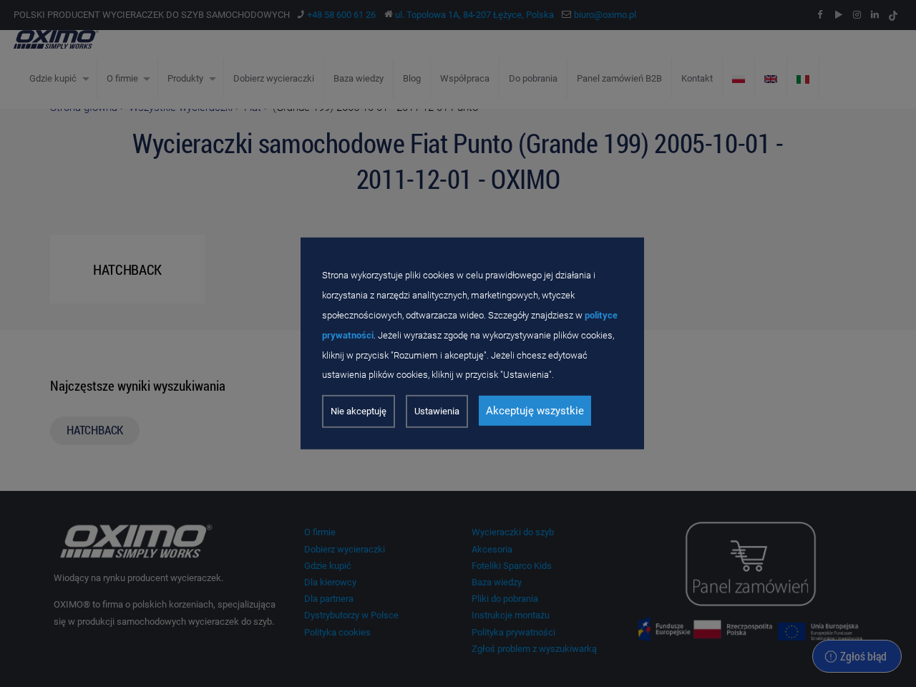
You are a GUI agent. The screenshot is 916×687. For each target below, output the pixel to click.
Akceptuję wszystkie (535, 410)
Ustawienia (436, 411)
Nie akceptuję (358, 411)
